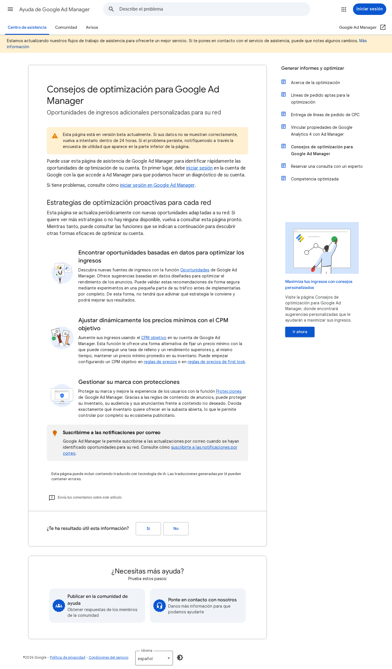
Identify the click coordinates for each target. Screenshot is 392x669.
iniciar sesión (199, 168)
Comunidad (66, 27)
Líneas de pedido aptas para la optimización (320, 99)
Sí (148, 528)
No (175, 528)
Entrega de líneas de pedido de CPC (325, 114)
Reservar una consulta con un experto (327, 166)
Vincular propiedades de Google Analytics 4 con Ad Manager (321, 131)
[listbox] (154, 658)
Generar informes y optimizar (312, 68)
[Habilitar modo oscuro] (180, 657)
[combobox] (214, 9)
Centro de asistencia (27, 27)
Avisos (92, 27)
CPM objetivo (153, 337)
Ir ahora (300, 331)
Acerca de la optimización (315, 82)
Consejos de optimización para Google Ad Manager (322, 150)
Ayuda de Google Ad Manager (54, 9)
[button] (10, 9)
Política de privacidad (67, 657)
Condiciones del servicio (108, 657)
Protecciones (228, 391)
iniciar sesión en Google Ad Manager (157, 185)
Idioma (146, 650)
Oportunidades (194, 270)
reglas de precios (160, 361)
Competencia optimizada (315, 179)
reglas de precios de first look (216, 361)
